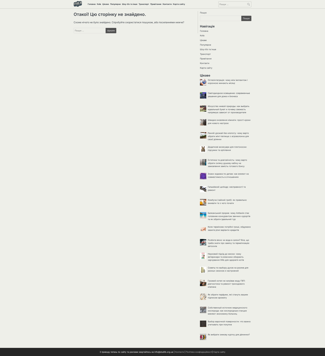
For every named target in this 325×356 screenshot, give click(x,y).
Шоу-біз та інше (129, 4)
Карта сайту (179, 4)
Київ (99, 4)
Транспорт (144, 4)
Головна (92, 4)
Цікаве (105, 4)
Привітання (155, 4)
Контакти (167, 4)
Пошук (203, 12)
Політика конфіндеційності (199, 352)
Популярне (115, 4)
